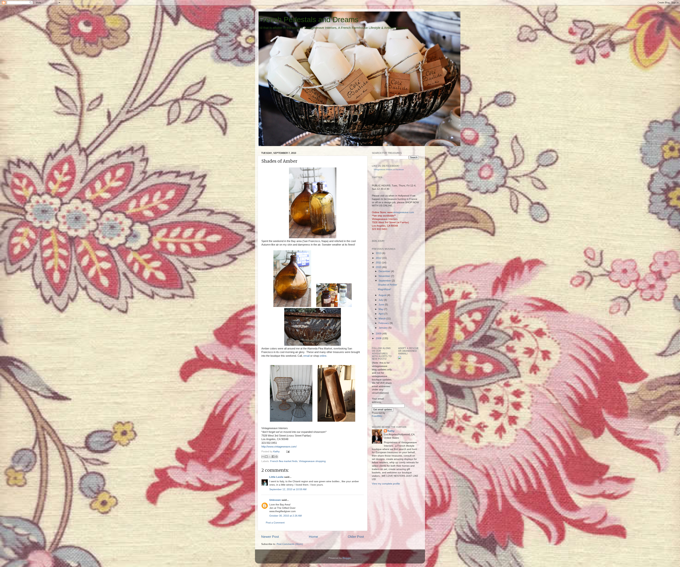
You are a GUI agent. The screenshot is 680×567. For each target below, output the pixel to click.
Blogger (346, 558)
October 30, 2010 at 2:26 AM (285, 515)
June (382, 304)
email (306, 355)
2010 (379, 267)
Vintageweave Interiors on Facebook (389, 169)
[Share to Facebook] (273, 456)
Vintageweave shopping (312, 461)
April (381, 313)
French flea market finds (284, 461)
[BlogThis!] (266, 456)
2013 (379, 253)
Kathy (276, 451)
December (385, 271)
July (381, 300)
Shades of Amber (387, 284)
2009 (379, 333)
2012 (379, 258)
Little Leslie (276, 477)
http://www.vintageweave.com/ (279, 446)
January (383, 327)
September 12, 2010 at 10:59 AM (288, 489)
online (323, 355)
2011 (379, 262)
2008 (379, 338)
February (384, 323)
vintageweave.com (403, 212)
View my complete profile (386, 483)
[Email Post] (287, 451)
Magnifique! (384, 289)
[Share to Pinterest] (276, 456)
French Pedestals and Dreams (308, 19)
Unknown (275, 500)
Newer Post (270, 536)
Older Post (356, 536)
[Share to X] (269, 456)
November (385, 276)
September (385, 280)
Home (313, 536)
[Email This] (263, 456)
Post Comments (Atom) (290, 544)
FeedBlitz (377, 416)
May (381, 309)
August (383, 295)
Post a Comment (275, 522)
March (382, 318)
